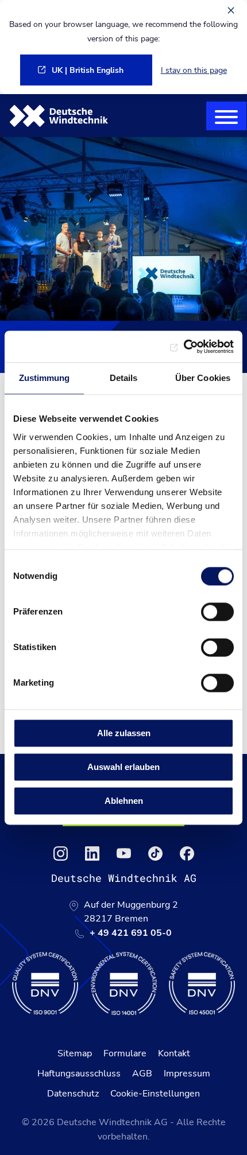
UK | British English (88, 70)
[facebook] (187, 853)
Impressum (187, 1073)
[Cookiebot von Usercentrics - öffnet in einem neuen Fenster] (183, 346)
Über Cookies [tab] (202, 378)
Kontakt (174, 1053)
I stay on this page (194, 70)
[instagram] (60, 853)
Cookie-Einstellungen (155, 1093)
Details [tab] (124, 378)
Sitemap (74, 1053)
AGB (142, 1073)
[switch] (217, 611)
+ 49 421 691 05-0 (131, 933)
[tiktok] (155, 853)
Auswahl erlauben (123, 767)
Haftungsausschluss (79, 1073)
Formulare (124, 1053)
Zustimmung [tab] (44, 378)
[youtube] (124, 853)
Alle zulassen (123, 733)
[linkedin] (92, 853)
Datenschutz (73, 1093)
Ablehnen (124, 801)
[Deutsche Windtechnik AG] (59, 116)
